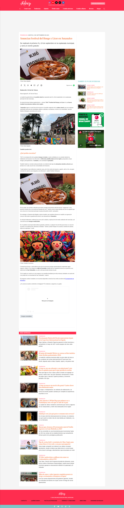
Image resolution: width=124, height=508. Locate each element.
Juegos (99, 8)
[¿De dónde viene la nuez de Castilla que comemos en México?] (82, 93)
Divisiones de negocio (97, 500)
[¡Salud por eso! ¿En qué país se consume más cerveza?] (29, 417)
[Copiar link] (38, 85)
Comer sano (27, 8)
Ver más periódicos (98, 3)
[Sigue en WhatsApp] (74, 85)
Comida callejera (81, 8)
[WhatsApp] (28, 85)
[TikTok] (56, 2)
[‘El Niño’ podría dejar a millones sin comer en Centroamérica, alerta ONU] (29, 462)
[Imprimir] (41, 85)
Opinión (46, 8)
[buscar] (104, 9)
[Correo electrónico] (34, 85)
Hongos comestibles (26, 316)
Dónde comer (55, 8)
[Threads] (60, 2)
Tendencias (37, 8)
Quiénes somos (35, 500)
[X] (25, 85)
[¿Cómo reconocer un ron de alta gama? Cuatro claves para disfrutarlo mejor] (29, 389)
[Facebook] (63, 2)
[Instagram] (49, 2)
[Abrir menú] (20, 9)
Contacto (24, 500)
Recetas (91, 8)
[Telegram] (31, 85)
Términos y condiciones (68, 500)
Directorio (83, 500)
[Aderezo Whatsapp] (91, 119)
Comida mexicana (68, 8)
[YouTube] (53, 2)
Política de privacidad (50, 500)
